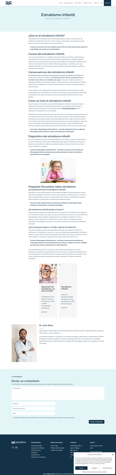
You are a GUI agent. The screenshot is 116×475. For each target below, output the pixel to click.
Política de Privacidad (57, 448)
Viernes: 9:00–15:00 (96, 451)
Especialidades (68, 3)
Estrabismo (57, 18)
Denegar (94, 468)
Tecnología (78, 3)
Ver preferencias (107, 468)
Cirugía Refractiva (36, 445)
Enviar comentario (96, 422)
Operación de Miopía (37, 448)
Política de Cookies (57, 450)
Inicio (60, 3)
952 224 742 (73, 450)
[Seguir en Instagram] (16, 447)
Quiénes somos (87, 3)
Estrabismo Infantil (66, 288)
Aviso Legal (54, 445)
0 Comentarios (66, 18)
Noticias (96, 3)
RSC (101, 3)
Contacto (107, 3)
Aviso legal (104, 471)
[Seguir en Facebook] (13, 447)
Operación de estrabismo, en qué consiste (48, 289)
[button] (113, 454)
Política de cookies (86, 471)
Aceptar (81, 468)
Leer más (44, 312)
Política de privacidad (96, 471)
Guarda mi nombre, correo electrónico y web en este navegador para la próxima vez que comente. (43, 417)
